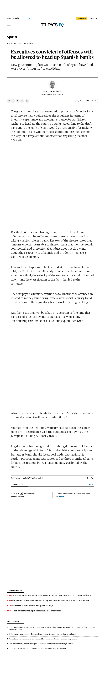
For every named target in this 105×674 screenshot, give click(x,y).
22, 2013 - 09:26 (55, 94)
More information (17, 496)
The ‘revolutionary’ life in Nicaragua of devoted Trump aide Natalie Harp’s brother (41, 644)
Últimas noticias (14, 591)
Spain (12, 37)
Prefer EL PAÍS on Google (88, 101)
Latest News (28, 44)
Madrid (9, 44)
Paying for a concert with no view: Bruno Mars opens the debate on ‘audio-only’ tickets (43, 639)
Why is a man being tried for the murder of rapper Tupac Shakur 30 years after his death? (51, 595)
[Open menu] (9, 25)
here (62, 496)
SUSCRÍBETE (82, 18)
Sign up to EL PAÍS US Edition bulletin (29, 478)
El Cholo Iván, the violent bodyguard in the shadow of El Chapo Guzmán (37, 648)
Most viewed (13, 622)
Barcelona (18, 44)
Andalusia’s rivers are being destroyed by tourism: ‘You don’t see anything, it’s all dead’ (42, 634)
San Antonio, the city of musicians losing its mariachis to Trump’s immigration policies (51, 600)
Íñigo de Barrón (52, 91)
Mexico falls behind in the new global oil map (32, 605)
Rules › (91, 484)
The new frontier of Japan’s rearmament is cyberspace (37, 611)
